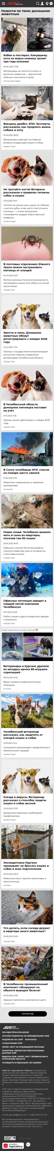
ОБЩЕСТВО (9, 290)
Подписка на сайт (12, 1039)
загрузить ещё (28, 1014)
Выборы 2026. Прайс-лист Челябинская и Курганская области (25, 1057)
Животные (9, 146)
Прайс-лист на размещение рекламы (23, 1047)
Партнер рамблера (24, 1138)
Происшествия (11, 81)
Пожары (8, 489)
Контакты (30, 1039)
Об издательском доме (15, 1032)
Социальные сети (12, 1043)
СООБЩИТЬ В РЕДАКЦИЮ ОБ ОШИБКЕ (21, 1063)
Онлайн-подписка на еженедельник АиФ (25, 1036)
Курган (7, 689)
